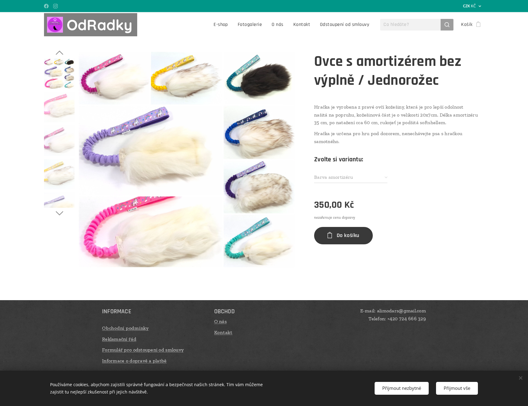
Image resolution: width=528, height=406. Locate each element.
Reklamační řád (119, 339)
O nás (220, 321)
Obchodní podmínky (125, 328)
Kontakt (223, 332)
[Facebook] (46, 6)
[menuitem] (222, 24)
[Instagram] (55, 6)
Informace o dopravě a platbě (134, 361)
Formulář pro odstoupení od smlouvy (143, 350)
